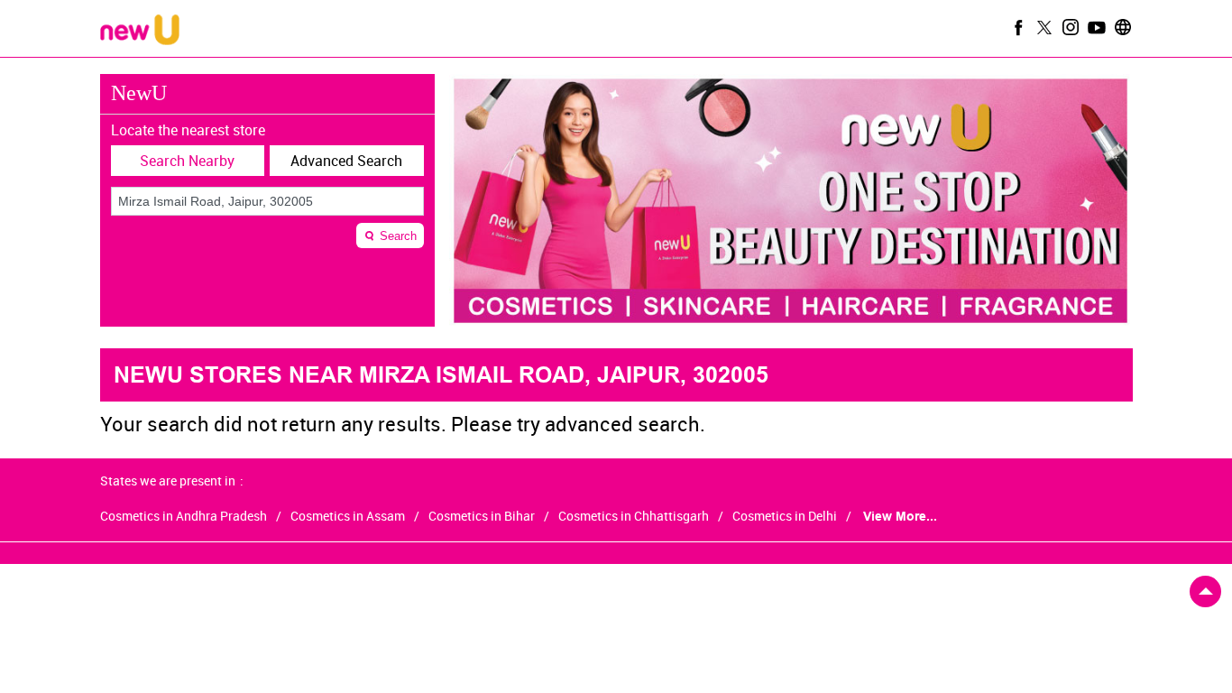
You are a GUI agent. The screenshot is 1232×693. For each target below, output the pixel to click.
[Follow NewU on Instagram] (1068, 27)
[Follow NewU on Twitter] (1042, 27)
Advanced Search (346, 161)
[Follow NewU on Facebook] (1016, 27)
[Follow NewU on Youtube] (1095, 27)
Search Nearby (187, 161)
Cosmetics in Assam (347, 516)
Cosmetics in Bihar (481, 516)
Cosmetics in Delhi (784, 516)
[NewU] (139, 31)
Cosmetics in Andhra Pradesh (183, 516)
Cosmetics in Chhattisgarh (633, 516)
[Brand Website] (1121, 27)
